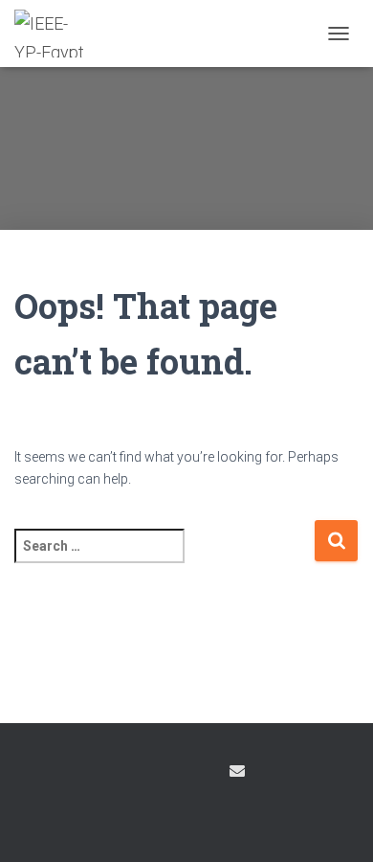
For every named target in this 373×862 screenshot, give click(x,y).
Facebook (135, 774)
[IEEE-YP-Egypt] (57, 33)
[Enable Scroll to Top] (335, 824)
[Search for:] (164, 559)
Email (237, 771)
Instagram (168, 774)
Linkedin (201, 774)
